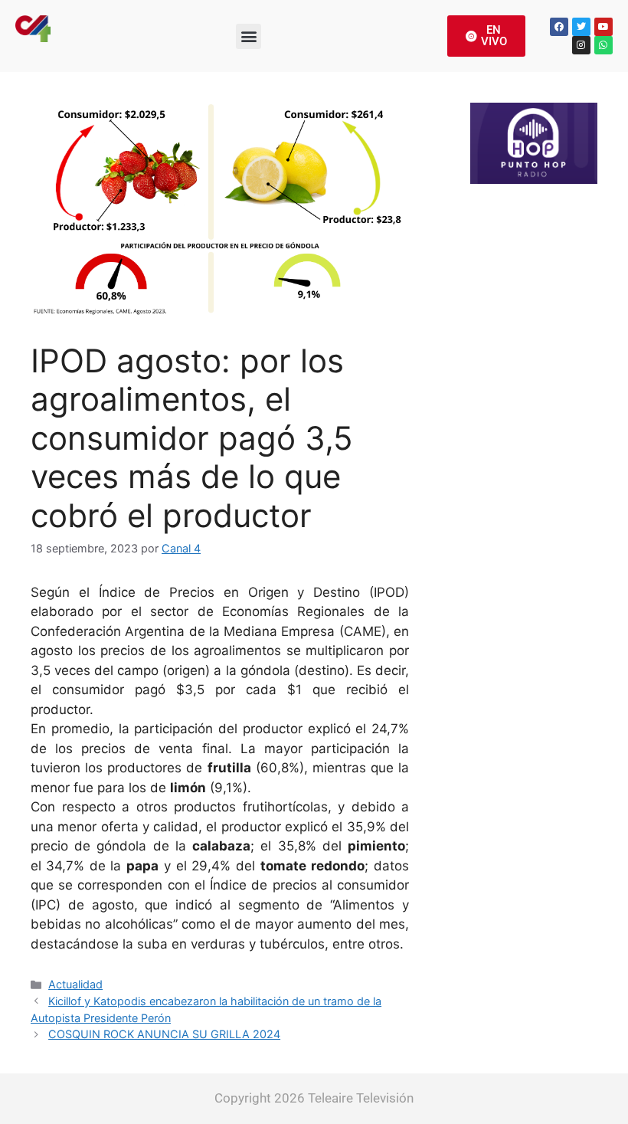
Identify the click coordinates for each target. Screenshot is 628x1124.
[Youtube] (603, 27)
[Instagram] (581, 45)
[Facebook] (559, 27)
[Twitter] (581, 27)
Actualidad (75, 984)
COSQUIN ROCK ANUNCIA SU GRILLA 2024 (164, 1033)
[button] (248, 36)
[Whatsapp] (603, 45)
